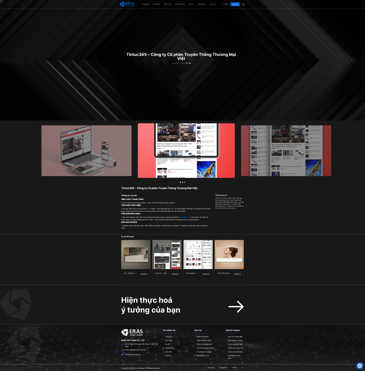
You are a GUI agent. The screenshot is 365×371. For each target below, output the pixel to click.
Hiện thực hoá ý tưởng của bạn (150, 305)
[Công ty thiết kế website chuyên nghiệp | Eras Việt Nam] (127, 4)
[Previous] (9, 152)
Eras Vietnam (140, 368)
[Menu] (243, 4)
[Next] (356, 152)
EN (226, 4)
